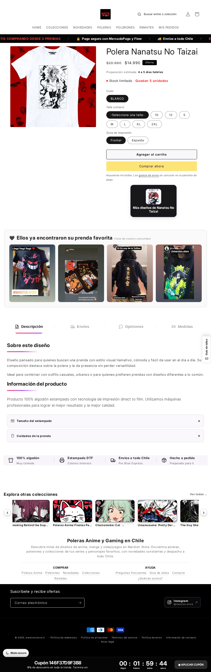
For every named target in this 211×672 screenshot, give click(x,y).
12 (171, 115)
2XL (154, 124)
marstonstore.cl (35, 637)
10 (156, 115)
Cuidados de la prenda (108, 435)
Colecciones (91, 572)
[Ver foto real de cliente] (32, 273)
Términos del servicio (124, 637)
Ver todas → (198, 494)
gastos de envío (149, 175)
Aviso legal (107, 641)
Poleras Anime (32, 572)
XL (139, 124)
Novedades (71, 572)
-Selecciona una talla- (127, 115)
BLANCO (117, 98)
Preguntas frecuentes (131, 572)
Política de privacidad (94, 637)
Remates (60, 578)
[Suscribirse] (79, 603)
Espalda (138, 140)
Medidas (185, 327)
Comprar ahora (151, 166)
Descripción (32, 327)
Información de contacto (181, 637)
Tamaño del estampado (108, 421)
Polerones (52, 572)
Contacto (178, 572)
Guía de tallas (159, 572)
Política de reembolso (63, 637)
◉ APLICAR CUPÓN (191, 664)
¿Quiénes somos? (150, 578)
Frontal (116, 140)
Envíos (83, 327)
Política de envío (152, 637)
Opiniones (134, 327)
